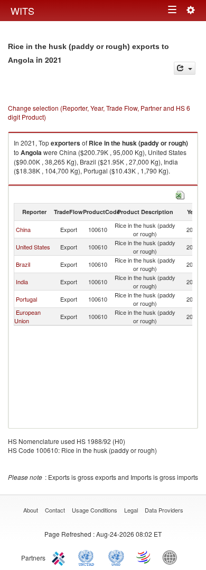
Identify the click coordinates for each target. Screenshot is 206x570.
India (22, 281)
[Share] (184, 68)
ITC (60, 556)
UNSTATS (116, 556)
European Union (27, 316)
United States (33, 247)
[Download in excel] (180, 193)
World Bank (172, 556)
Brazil (23, 264)
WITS (22, 10)
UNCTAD (88, 556)
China (23, 229)
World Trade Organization (144, 556)
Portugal (26, 299)
